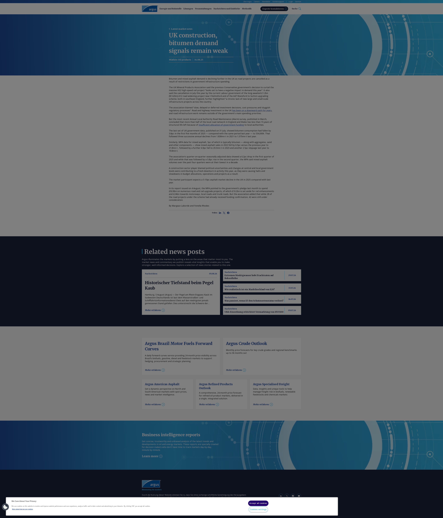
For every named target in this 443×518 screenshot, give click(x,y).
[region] (172, 506)
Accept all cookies (258, 503)
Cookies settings (258, 509)
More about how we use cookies (22, 509)
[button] (5, 507)
